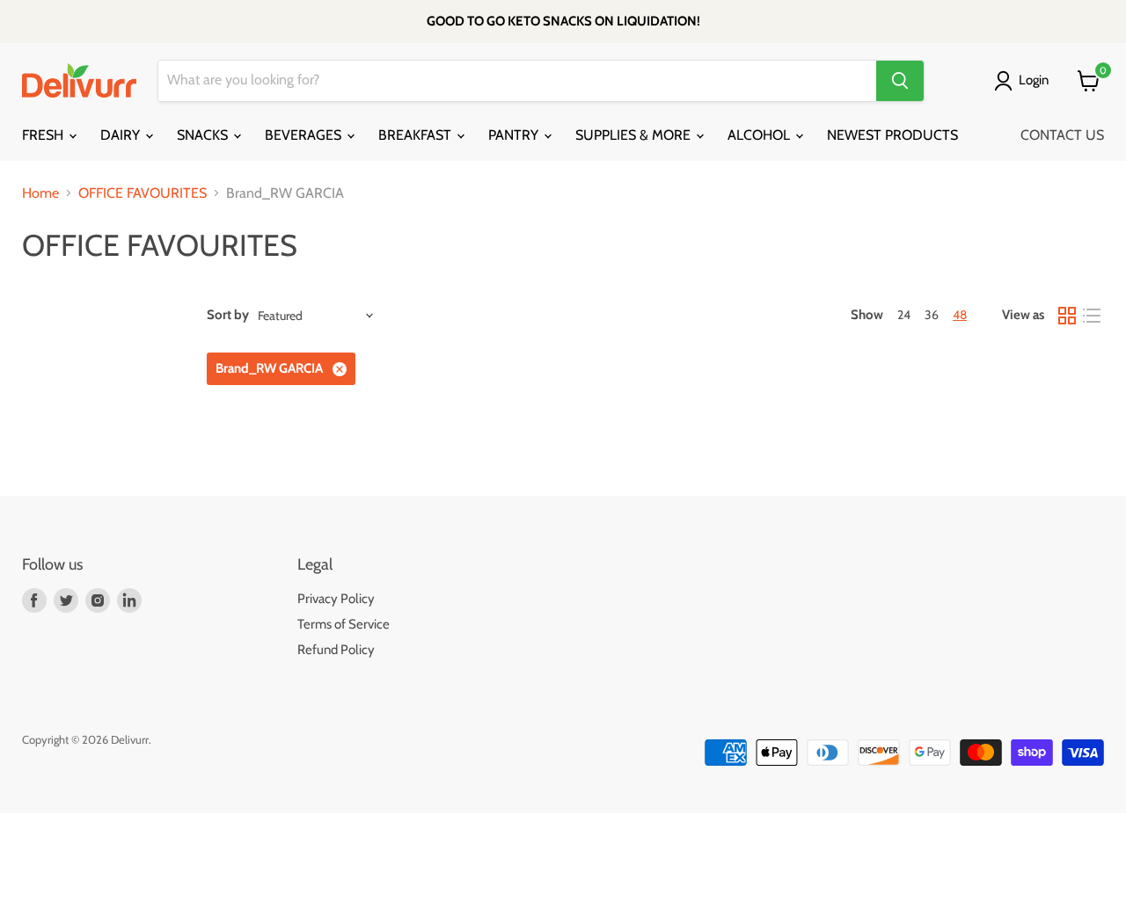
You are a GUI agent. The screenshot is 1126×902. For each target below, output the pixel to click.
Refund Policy (336, 650)
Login (1034, 80)
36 (932, 315)
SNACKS (204, 135)
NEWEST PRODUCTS (892, 135)
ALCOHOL (760, 135)
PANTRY (515, 135)
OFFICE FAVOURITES (142, 193)
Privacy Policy (336, 599)
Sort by (228, 315)
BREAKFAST (416, 135)
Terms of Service (343, 624)
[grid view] (1067, 315)
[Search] (900, 81)
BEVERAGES (305, 135)
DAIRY (121, 135)
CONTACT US (1062, 135)
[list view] (1091, 315)
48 (960, 315)
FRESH (44, 135)
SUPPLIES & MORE (634, 135)
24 (903, 315)
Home (40, 193)
